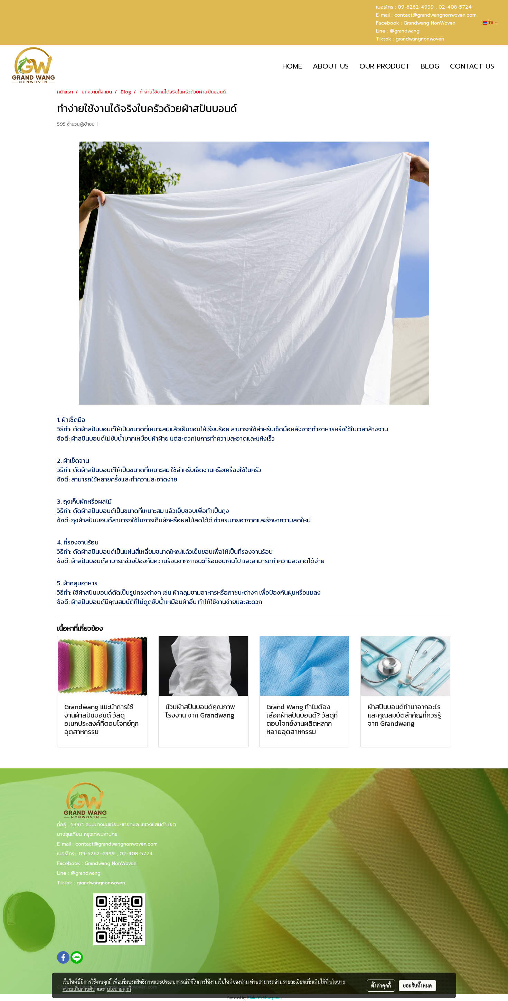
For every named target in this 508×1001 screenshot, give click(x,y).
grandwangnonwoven (420, 39)
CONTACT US (472, 66)
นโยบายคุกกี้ (119, 989)
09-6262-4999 (97, 853)
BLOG (430, 66)
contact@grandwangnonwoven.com (435, 15)
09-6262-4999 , (417, 7)
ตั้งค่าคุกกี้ (381, 985)
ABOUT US (331, 66)
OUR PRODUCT (384, 66)
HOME (292, 66)
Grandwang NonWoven (429, 23)
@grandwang (405, 31)
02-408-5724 (455, 7)
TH (491, 23)
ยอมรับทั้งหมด (417, 985)
